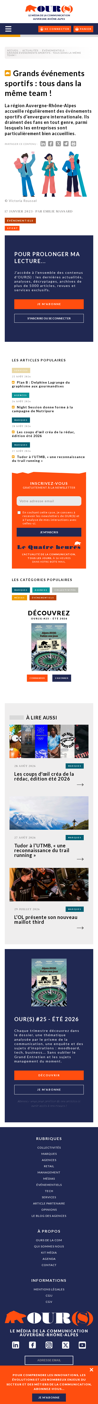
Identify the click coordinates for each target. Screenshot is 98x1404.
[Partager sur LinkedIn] (43, 145)
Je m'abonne (49, 304)
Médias (49, 1178)
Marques (49, 1154)
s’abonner (62, 678)
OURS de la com (49, 1240)
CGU (49, 1295)
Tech (49, 1191)
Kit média (49, 1252)
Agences (49, 1160)
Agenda (49, 1259)
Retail (49, 1166)
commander (37, 678)
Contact (49, 1265)
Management (49, 1172)
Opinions (49, 1209)
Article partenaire (49, 1203)
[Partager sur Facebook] (50, 145)
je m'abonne (49, 1397)
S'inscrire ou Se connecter (49, 318)
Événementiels (49, 1185)
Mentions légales (49, 1289)
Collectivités (49, 1147)
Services (49, 1197)
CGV (49, 1302)
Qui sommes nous (49, 1246)
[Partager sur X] (58, 145)
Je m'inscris (49, 532)
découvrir (49, 1075)
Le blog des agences (49, 1216)
